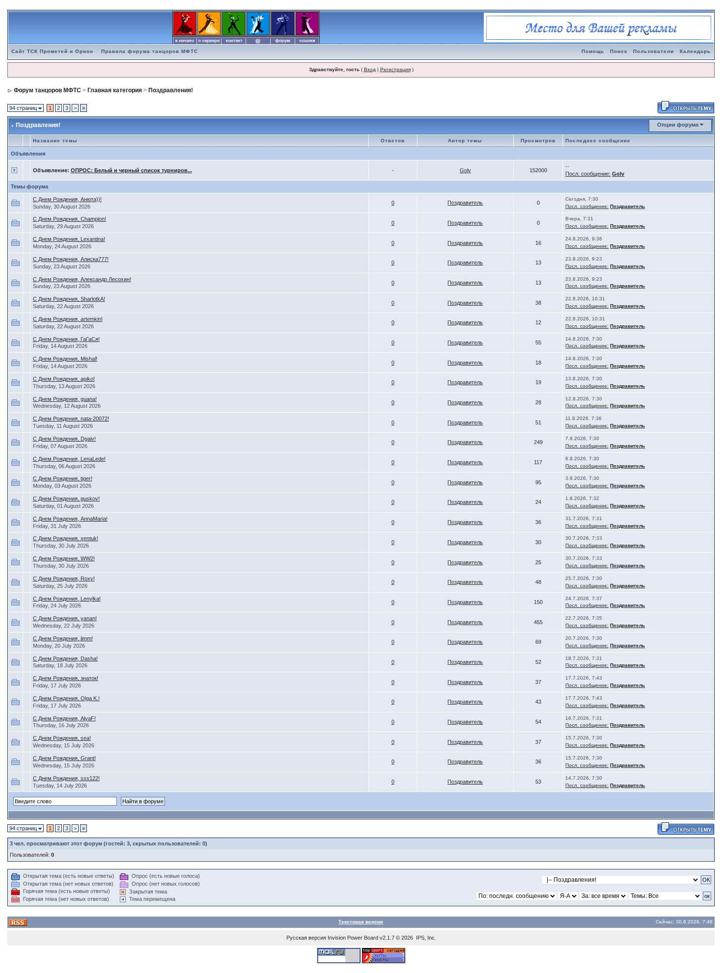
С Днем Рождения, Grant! (64, 758)
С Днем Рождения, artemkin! (68, 319)
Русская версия (306, 938)
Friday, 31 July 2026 (57, 526)
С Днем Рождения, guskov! (66, 498)
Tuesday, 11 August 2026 (63, 426)
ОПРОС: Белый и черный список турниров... (131, 170)
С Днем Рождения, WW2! (64, 558)
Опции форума (677, 125)
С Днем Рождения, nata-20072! (71, 418)
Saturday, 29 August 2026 (63, 226)
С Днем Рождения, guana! (65, 399)
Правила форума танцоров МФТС (149, 51)
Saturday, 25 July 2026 (60, 586)
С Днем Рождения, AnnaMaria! (70, 519)
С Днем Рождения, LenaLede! (69, 459)
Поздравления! (170, 90)
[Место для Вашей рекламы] (599, 27)
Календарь (695, 51)
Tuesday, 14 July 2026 (60, 786)
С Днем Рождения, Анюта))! (67, 199)
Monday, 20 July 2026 (59, 646)
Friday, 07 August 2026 (60, 446)
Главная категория (114, 90)
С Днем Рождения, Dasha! (65, 658)
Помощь (593, 51)
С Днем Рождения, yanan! (65, 618)
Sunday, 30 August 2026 (61, 207)
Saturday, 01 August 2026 (63, 506)
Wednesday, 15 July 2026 (63, 745)
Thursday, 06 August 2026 (64, 466)
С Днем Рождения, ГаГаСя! (66, 339)
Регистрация (395, 69)
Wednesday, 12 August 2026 (67, 406)
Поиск (618, 51)
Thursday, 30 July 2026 (61, 546)
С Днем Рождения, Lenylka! (67, 599)
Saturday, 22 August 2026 (63, 306)
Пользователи (653, 51)
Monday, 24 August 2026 (62, 246)
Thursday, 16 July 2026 (61, 725)
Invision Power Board (353, 938)
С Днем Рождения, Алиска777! (71, 259)
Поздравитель (465, 203)
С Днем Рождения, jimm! (63, 638)
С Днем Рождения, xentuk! (65, 538)
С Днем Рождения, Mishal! (65, 359)
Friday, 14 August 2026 (60, 346)
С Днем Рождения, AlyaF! (64, 718)
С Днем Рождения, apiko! (64, 379)
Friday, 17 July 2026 (57, 685)
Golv (465, 170)
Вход (370, 69)
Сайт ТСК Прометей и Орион (52, 51)
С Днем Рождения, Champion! (69, 219)
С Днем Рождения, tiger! (62, 478)
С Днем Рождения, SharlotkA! (69, 299)
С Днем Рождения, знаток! (65, 678)
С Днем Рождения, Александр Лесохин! (82, 279)
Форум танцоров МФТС (47, 90)
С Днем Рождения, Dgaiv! (64, 439)
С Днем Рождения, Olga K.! (66, 698)
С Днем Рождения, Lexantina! (69, 239)
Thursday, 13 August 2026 (64, 386)
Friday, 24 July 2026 (57, 605)
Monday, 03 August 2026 (62, 486)
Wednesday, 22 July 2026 (63, 626)
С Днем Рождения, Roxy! (64, 578)
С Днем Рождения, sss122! (66, 778)
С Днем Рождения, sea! (62, 738)
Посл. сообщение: (588, 174)
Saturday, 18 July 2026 (60, 665)
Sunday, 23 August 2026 (61, 266)
